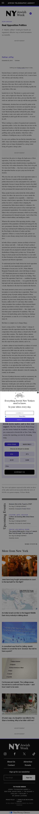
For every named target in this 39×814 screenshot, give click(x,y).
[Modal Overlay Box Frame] (19, 407)
